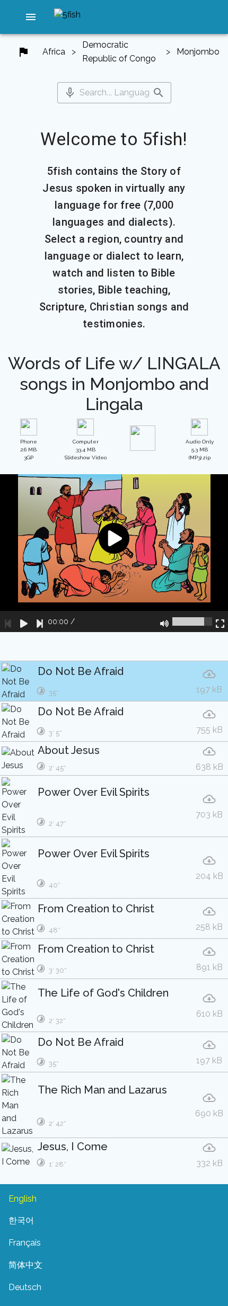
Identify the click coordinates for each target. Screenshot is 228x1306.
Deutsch (24, 1287)
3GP (28, 449)
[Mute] (164, 621)
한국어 (21, 1220)
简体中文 (25, 1265)
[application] (114, 553)
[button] (30, 16)
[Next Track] (40, 621)
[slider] (192, 621)
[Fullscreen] (220, 621)
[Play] (24, 621)
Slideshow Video (86, 449)
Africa (53, 52)
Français (24, 1243)
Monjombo (198, 52)
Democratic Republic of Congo (119, 52)
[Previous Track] (8, 621)
